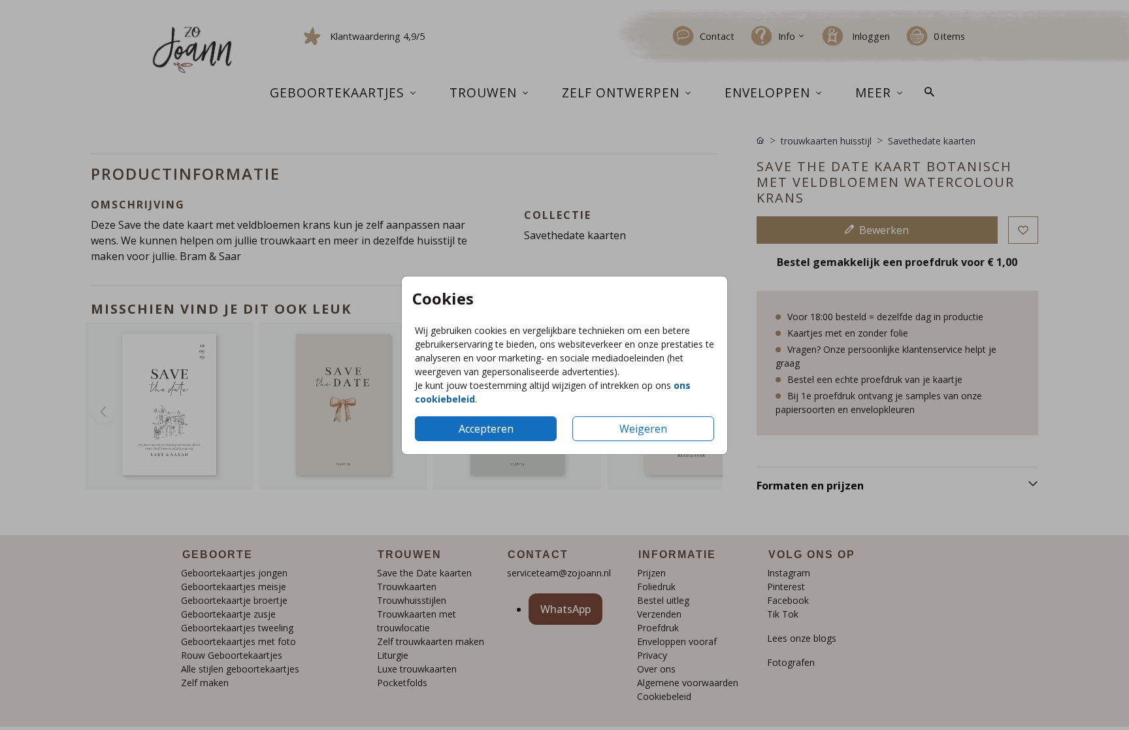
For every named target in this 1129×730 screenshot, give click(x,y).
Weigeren (643, 429)
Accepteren (486, 429)
